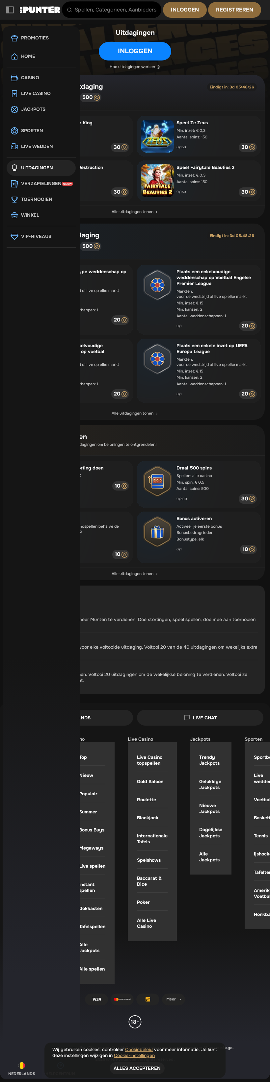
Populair (88, 794)
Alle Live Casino (146, 923)
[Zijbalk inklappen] (10, 10)
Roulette (146, 800)
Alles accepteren (137, 1068)
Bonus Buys (91, 830)
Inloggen (185, 9)
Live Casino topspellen (149, 760)
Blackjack (147, 818)
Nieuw (86, 775)
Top (83, 757)
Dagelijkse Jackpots (210, 832)
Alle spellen (92, 969)
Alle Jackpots (89, 947)
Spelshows (149, 860)
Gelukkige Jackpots (210, 784)
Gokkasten (90, 908)
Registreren (234, 9)
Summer (88, 812)
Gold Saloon (150, 781)
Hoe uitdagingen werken (132, 66)
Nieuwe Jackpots (209, 808)
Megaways (91, 848)
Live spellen (92, 866)
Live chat (205, 718)
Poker (143, 902)
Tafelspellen (92, 926)
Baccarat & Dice (149, 881)
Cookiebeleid (139, 1049)
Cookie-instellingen (134, 1055)
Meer (171, 999)
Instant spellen (87, 887)
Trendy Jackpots (209, 760)
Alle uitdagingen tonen (132, 211)
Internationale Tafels (152, 839)
